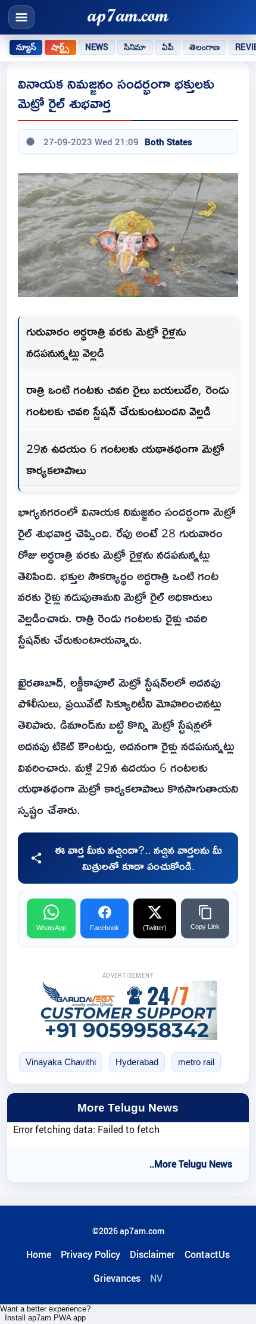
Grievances (117, 1278)
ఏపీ (168, 47)
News (97, 47)
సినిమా (135, 47)
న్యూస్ (26, 47)
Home (38, 1254)
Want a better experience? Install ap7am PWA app (45, 1313)
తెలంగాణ (204, 47)
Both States (168, 142)
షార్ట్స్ (60, 47)
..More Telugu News (190, 1163)
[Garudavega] (128, 1010)
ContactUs (207, 1254)
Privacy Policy (90, 1254)
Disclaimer (152, 1254)
